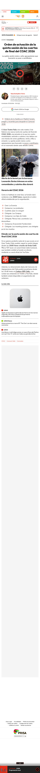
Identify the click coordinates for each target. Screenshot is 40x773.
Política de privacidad (28, 721)
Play (37, 769)
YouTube (16, 686)
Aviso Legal (9, 721)
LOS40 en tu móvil (14, 725)
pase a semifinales (31, 143)
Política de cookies (12, 723)
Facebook (14, 88)
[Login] (37, 16)
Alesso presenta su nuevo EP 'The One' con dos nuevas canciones (19, 324)
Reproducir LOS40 (36, 260)
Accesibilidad (17, 721)
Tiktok (12, 686)
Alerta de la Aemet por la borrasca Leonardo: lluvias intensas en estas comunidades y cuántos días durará (17, 181)
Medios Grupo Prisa (20, 736)
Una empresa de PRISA (20, 731)
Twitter (18, 88)
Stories (31, 686)
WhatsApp (22, 88)
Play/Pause (20, 73)
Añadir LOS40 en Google (21, 109)
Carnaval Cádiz (11, 341)
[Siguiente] (37, 35)
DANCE (23, 11)
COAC (3, 341)
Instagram (8, 686)
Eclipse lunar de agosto (24, 35)
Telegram (26, 88)
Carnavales (20, 341)
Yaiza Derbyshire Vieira (18, 94)
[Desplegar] (20, 763)
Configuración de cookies (25, 723)
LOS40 (4, 11)
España (4, 23)
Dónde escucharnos (26, 725)
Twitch (27, 686)
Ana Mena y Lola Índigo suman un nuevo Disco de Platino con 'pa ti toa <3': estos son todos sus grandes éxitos (20, 333)
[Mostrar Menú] (2, 16)
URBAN (32, 11)
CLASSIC (14, 11)
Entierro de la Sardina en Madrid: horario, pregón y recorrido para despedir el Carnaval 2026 (18, 121)
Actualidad (10, 40)
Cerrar (37, 28)
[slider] (20, 765)
